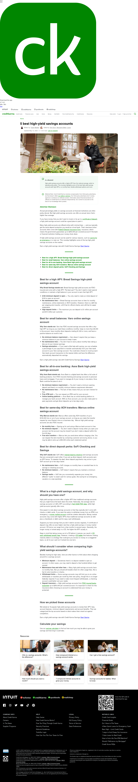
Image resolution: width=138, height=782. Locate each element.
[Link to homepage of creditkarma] (26, 109)
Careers (6, 720)
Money (49, 114)
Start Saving (84, 246)
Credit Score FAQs (108, 744)
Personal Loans (29, 114)
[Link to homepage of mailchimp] (51, 109)
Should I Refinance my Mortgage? (114, 741)
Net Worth (56, 114)
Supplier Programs (9, 726)
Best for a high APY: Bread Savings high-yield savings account (65, 257)
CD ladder (79, 535)
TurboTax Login (41, 732)
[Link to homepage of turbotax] (14, 109)
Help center (113, 114)
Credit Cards (19, 114)
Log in (119, 114)
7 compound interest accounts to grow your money (68, 679)
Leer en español (53, 131)
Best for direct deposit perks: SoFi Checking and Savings (63, 267)
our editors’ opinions (64, 196)
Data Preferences (75, 726)
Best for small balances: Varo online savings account (62, 260)
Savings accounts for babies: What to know (103, 679)
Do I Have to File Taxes (110, 723)
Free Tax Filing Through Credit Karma (49, 723)
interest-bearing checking (73, 454)
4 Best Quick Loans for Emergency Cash (116, 726)
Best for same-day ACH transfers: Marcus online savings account (66, 265)
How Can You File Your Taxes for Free (49, 735)
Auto (37, 114)
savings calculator (52, 628)
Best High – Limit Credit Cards (112, 729)
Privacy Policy (74, 717)
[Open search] (135, 114)
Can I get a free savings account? (102, 655)
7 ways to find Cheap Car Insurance (114, 732)
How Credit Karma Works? (45, 720)
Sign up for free (127, 114)
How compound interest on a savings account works (66, 656)
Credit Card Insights (109, 717)
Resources (89, 114)
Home (43, 114)
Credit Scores (80, 114)
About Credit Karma (10, 717)
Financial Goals (107, 720)
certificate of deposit (90, 219)
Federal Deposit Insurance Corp (69, 229)
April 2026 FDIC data (79, 504)
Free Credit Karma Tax (68, 114)
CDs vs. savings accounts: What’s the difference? (35, 656)
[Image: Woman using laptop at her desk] (35, 670)
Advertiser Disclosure (48, 207)
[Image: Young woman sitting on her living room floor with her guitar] (69, 646)
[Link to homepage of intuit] (5, 109)
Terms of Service (75, 723)
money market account (58, 514)
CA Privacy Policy (75, 720)
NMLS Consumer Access (53, 757)
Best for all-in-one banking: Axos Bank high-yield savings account (67, 262)
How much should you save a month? (33, 679)
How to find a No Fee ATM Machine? (115, 738)
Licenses (44, 757)
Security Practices (42, 726)
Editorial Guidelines (43, 729)
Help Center (40, 717)
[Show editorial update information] (39, 130)
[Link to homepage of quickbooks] (38, 109)
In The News (7, 723)
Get (1, 106)
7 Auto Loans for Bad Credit (111, 735)
